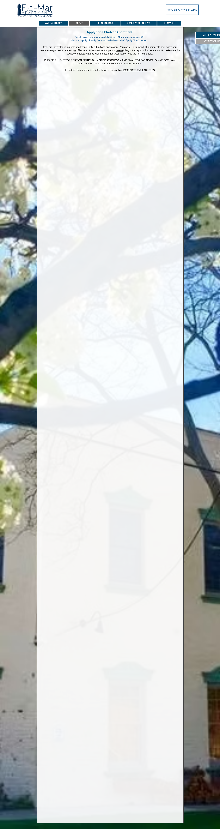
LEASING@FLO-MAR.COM (154, 60)
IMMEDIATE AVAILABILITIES (139, 70)
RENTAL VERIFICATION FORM (103, 60)
